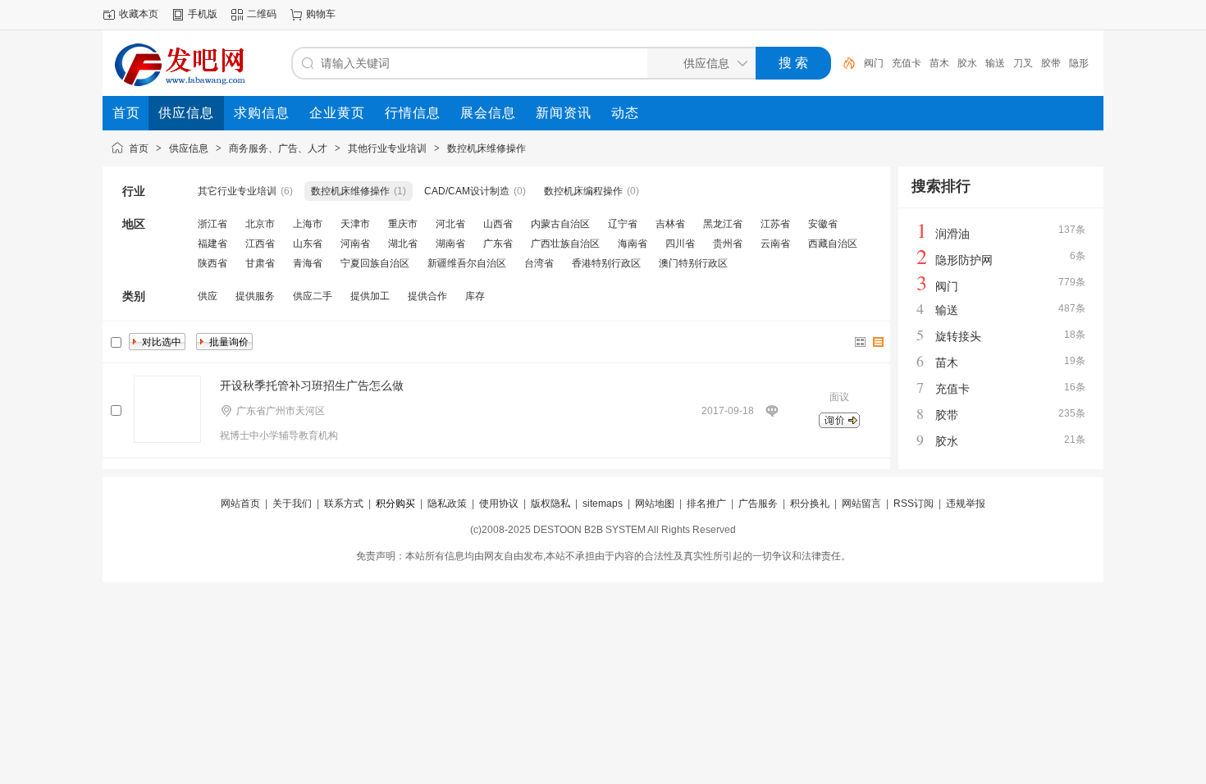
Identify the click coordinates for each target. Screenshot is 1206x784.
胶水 (967, 63)
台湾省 (539, 263)
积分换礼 (809, 503)
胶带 (1051, 63)
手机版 (202, 14)
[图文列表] (878, 342)
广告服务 (758, 503)
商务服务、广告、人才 (278, 148)
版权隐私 (550, 503)
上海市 (307, 224)
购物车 (321, 14)
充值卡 (906, 63)
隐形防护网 (964, 260)
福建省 (212, 243)
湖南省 (450, 243)
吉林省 (670, 224)
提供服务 (255, 296)
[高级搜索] (843, 63)
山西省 (498, 224)
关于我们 (292, 503)
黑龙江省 (722, 224)
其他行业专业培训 (387, 148)
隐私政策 (447, 503)
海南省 (632, 243)
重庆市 (403, 224)
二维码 (261, 14)
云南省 (775, 243)
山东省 (307, 243)
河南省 (355, 243)
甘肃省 (260, 263)
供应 (207, 296)
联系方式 (343, 503)
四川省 (680, 243)
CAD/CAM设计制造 (466, 191)
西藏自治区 (832, 243)
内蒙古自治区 (560, 224)
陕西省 (212, 263)
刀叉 (1023, 63)
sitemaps (602, 503)
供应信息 (188, 148)
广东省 (498, 243)
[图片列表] (860, 342)
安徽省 (823, 224)
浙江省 (212, 224)
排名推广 (706, 503)
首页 (138, 148)
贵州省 (727, 243)
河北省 (450, 224)
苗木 (939, 63)
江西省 (260, 243)
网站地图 (654, 503)
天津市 (355, 224)
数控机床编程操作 (583, 191)
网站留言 (861, 503)
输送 (995, 63)
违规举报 (965, 503)
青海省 (307, 263)
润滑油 (952, 233)
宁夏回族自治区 (374, 263)
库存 (475, 296)
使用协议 (498, 503)
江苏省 (775, 224)
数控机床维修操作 (486, 148)
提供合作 (427, 296)
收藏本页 (138, 14)
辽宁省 (622, 224)
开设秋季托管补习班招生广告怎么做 (312, 385)
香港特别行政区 (606, 263)
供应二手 (312, 296)
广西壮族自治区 (565, 243)
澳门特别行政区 (693, 263)
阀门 (874, 63)
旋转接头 (958, 336)
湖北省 (403, 243)
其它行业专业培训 (237, 191)
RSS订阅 (913, 503)
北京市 (260, 224)
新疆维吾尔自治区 (466, 263)
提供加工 (370, 296)
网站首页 (240, 503)
